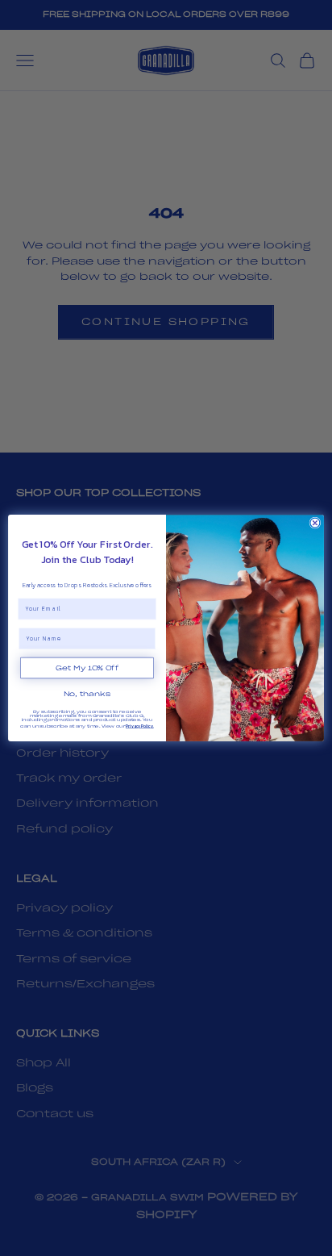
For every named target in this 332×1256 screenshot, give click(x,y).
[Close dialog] (315, 523)
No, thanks (87, 694)
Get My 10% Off (87, 668)
